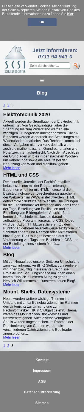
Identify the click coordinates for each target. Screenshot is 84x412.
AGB (42, 381)
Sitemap (42, 403)
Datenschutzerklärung (42, 392)
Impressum (42, 370)
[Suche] (76, 65)
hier (70, 14)
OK (42, 22)
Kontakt (42, 360)
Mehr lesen (11, 168)
